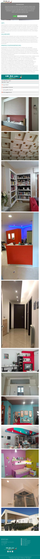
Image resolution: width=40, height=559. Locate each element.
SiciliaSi (29, 558)
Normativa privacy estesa (22, 16)
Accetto (15, 16)
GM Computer (17, 558)
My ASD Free (22, 558)
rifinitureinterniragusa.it (19, 556)
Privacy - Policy (3, 544)
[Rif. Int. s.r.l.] (20, 114)
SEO (26, 558)
